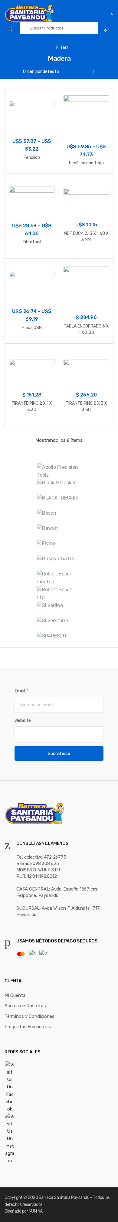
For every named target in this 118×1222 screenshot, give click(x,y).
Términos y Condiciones (29, 1016)
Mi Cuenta (15, 995)
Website (23, 720)
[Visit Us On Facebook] (59, 1087)
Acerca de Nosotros (25, 1005)
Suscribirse (59, 753)
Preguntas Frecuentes (28, 1026)
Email (21, 691)
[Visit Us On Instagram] (59, 1139)
